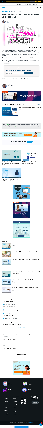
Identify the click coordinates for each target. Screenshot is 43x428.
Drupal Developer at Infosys (9, 348)
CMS (9, 119)
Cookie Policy (6, 410)
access (7, 78)
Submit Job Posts (35, 4)
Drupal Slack (15, 127)
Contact (39, 4)
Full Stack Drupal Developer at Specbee (12, 344)
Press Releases (15, 415)
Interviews (15, 401)
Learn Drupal (15, 404)
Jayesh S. (7, 21)
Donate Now (38, 1)
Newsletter (21, 4)
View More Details (22, 111)
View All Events (21, 327)
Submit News (29, 4)
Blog (18, 4)
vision (8, 124)
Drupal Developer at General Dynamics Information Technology (18, 334)
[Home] (4, 7)
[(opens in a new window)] (4, 1)
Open (6, 401)
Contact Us (35, 402)
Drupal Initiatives (15, 407)
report (24, 50)
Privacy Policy (6, 414)
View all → (39, 104)
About (25, 4)
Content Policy (6, 407)
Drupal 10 (5, 119)
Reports (13, 119)
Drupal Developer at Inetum (9, 339)
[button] (30, 47)
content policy (13, 126)
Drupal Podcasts (15, 411)
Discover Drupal (6, 11)
